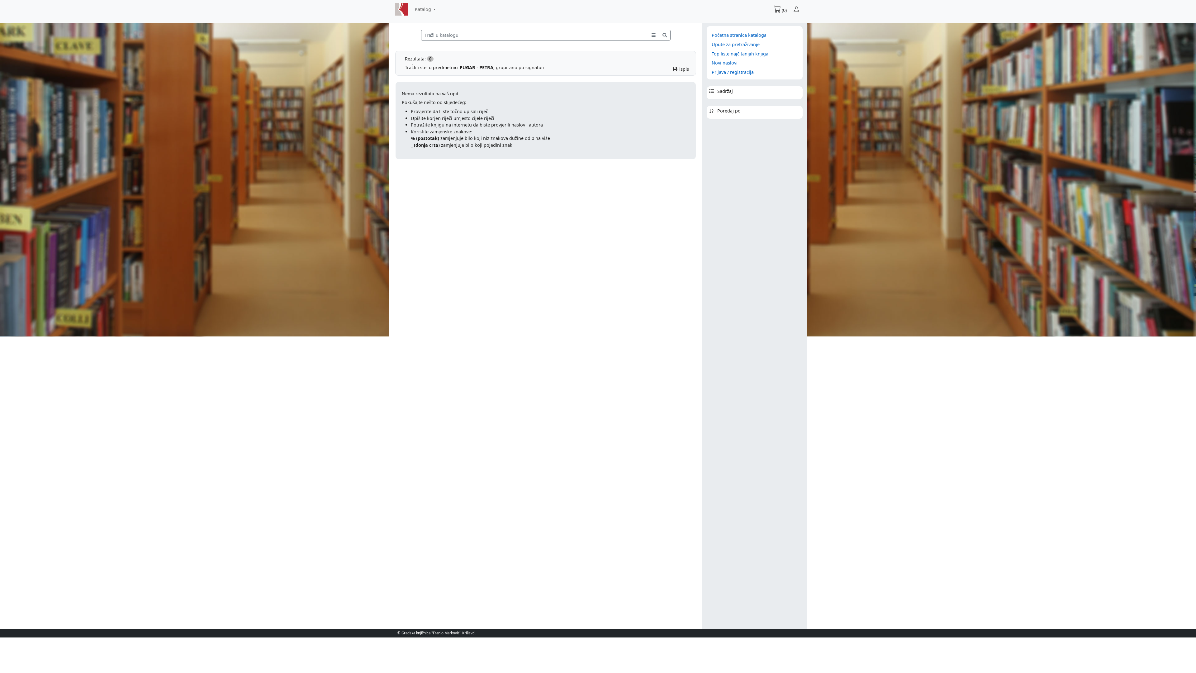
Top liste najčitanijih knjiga (740, 54)
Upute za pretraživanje (736, 44)
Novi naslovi (725, 63)
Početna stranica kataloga (739, 35)
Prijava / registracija (733, 72)
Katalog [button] (423, 9)
